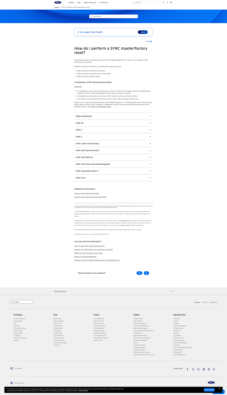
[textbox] (22, 302)
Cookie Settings (209, 390)
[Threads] (209, 369)
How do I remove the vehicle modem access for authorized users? (97, 260)
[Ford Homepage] (211, 382)
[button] (73, 315)
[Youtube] (198, 369)
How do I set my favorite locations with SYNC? (90, 197)
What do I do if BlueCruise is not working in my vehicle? (93, 249)
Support (56, 7)
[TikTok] (214, 369)
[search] (147, 2)
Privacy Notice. (83, 391)
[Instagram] (204, 369)
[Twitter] (193, 369)
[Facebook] (188, 369)
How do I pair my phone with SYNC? (86, 193)
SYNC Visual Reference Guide (101, 107)
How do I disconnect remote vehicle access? (89, 246)
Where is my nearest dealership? (85, 257)
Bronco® (205, 302)
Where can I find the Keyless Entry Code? (88, 253)
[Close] (220, 390)
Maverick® (213, 302)
